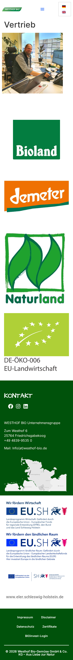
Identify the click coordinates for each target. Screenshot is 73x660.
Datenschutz (25, 626)
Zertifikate (49, 626)
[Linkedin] (26, 406)
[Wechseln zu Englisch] (64, 12)
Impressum (25, 617)
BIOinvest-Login (36, 636)
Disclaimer (48, 617)
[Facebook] (11, 406)
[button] (42, 9)
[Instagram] (18, 406)
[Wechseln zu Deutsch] (64, 6)
